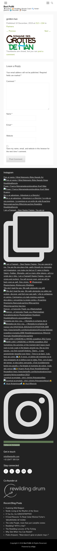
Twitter (12, 471)
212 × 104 (40, 23)
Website (9, 136)
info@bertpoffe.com (11, 456)
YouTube (23, 471)
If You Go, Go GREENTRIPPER (19, 514)
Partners (10, 26)
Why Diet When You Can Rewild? (19, 532)
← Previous (11, 31)
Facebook (6, 471)
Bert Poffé (9, 6)
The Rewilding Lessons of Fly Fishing (21, 529)
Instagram (29, 471)
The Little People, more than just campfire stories (25, 523)
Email (9, 125)
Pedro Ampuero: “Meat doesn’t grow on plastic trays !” (27, 535)
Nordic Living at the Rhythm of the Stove (22, 511)
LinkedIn (17, 471)
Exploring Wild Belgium (15, 508)
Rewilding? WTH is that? (15, 526)
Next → (48, 31)
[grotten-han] (28, 42)
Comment (10, 81)
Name (9, 114)
